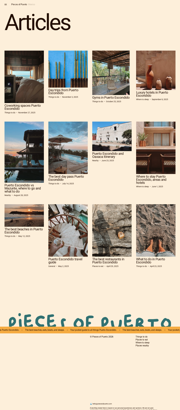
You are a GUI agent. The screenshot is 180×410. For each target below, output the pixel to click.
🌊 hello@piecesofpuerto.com (101, 404)
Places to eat (142, 339)
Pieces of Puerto (19, 4)
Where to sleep (142, 342)
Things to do (142, 336)
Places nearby (142, 345)
